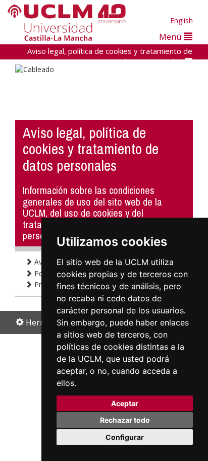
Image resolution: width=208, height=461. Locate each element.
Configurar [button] (125, 437)
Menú (171, 36)
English (181, 20)
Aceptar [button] (124, 403)
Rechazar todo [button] (125, 420)
